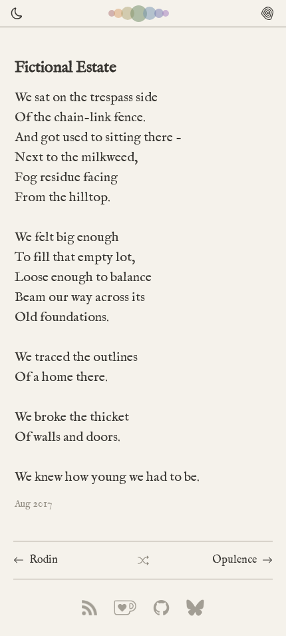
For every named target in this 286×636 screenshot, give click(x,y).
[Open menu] (267, 13)
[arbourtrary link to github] (161, 607)
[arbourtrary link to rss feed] (89, 607)
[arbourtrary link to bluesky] (195, 607)
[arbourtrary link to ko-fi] (125, 607)
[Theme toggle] (13, 13)
